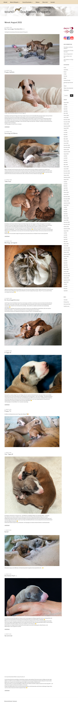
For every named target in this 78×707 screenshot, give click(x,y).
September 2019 (67, 280)
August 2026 (66, 102)
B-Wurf (65, 71)
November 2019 (67, 275)
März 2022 (66, 215)
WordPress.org (66, 306)
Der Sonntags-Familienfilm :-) (14, 29)
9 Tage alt (8, 352)
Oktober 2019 (66, 277)
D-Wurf (65, 78)
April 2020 (66, 265)
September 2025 (67, 126)
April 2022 (65, 213)
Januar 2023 (66, 194)
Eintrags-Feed (66, 301)
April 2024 (66, 162)
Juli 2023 (65, 181)
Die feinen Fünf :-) (10, 576)
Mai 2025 (65, 134)
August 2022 (66, 205)
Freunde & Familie (67, 80)
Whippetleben (66, 90)
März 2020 (66, 267)
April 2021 (65, 239)
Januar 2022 (66, 220)
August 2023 (66, 179)
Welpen (38, 2)
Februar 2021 (66, 243)
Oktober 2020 (66, 252)
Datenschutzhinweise (8, 701)
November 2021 (67, 224)
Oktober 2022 (66, 200)
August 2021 (66, 230)
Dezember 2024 (67, 145)
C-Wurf (65, 73)
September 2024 (67, 151)
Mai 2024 (65, 160)
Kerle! (6, 532)
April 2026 (66, 111)
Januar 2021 (66, 245)
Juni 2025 (65, 132)
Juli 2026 (65, 104)
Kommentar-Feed (67, 304)
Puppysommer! (70, 53)
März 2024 (66, 164)
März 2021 (66, 241)
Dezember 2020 (67, 247)
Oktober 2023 (66, 175)
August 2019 (66, 282)
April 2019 (65, 290)
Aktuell (5, 2)
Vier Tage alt (9, 454)
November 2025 (67, 121)
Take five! (8, 181)
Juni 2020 (65, 260)
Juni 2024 (65, 158)
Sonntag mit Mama (11, 133)
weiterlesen (7, 126)
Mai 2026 (65, 108)
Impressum (15, 701)
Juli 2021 (65, 232)
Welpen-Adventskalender (68, 88)
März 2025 (66, 138)
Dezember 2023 (67, 170)
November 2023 (67, 173)
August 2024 (66, 153)
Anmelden (65, 299)
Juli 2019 (65, 284)
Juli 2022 (65, 207)
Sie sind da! (8, 636)
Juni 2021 (65, 235)
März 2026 (66, 113)
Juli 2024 (65, 155)
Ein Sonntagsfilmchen (12, 300)
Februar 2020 (66, 269)
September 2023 (67, 177)
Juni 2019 (65, 286)
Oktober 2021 (66, 226)
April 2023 (66, 188)
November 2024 (67, 147)
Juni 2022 (65, 209)
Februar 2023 (66, 192)
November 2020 (67, 250)
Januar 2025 (66, 143)
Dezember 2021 (67, 222)
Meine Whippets (14, 2)
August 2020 (66, 256)
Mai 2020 (65, 262)
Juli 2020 (65, 258)
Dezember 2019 (67, 273)
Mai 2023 (65, 185)
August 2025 (66, 128)
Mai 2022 (65, 211)
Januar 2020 (66, 271)
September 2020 (67, 254)
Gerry (65, 53)
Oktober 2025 (66, 123)
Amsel (65, 67)
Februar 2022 (66, 217)
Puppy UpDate (9, 72)
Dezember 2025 (67, 119)
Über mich (45, 2)
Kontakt (53, 2)
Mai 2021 (65, 237)
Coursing (65, 76)
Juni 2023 (65, 183)
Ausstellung (66, 69)
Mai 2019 (65, 288)
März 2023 (66, 190)
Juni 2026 (65, 106)
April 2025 (66, 136)
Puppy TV (8, 411)
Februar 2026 (66, 115)
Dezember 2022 (67, 196)
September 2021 (67, 228)
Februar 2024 (66, 166)
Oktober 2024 (66, 149)
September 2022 (67, 203)
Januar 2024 (66, 168)
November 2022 (67, 198)
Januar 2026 (66, 117)
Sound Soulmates (27, 2)
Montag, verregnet (11, 243)
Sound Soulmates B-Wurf (11, 676)
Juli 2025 (65, 130)
